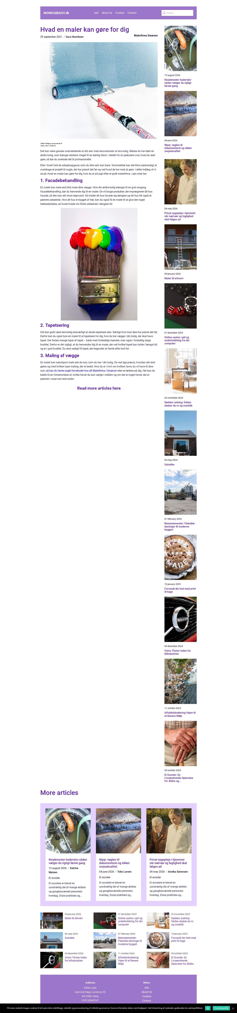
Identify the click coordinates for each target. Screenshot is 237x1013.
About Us (107, 12)
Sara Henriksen (75, 36)
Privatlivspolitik (221, 1008)
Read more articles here (99, 388)
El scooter (54, 877)
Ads (96, 12)
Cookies (119, 12)
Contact (132, 12)
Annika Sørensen (178, 871)
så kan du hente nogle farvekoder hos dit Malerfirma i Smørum (81, 370)
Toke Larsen (124, 871)
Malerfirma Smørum (146, 35)
